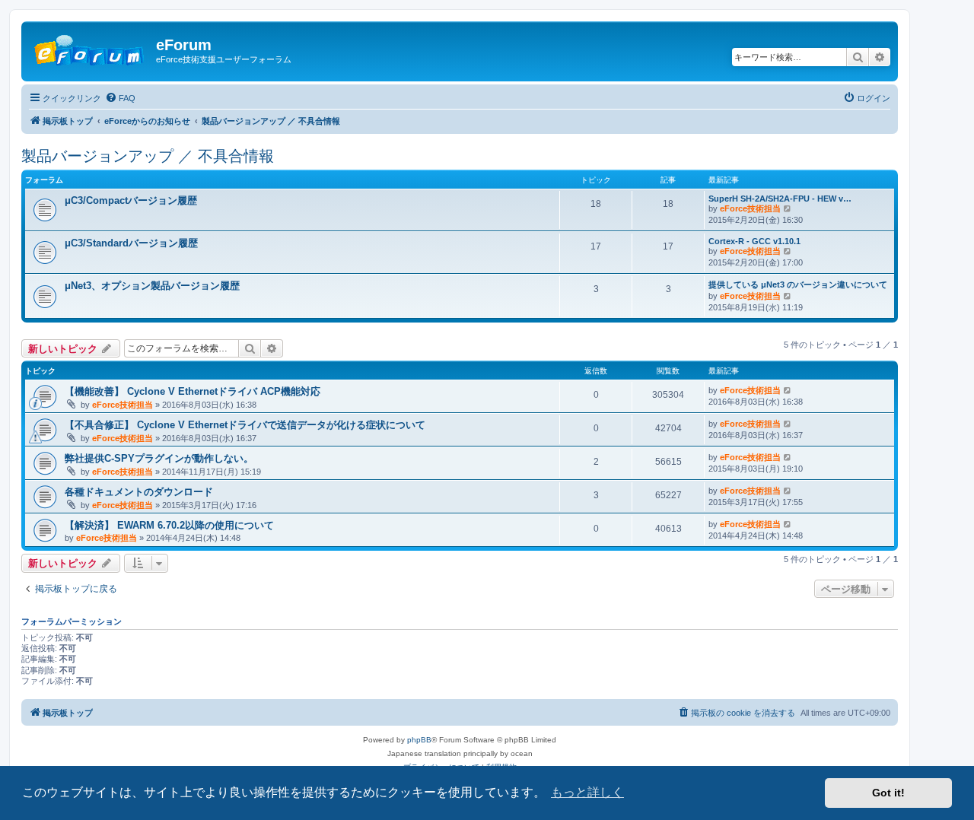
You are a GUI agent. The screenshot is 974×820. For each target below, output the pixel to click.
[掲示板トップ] (90, 49)
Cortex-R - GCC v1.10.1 (754, 241)
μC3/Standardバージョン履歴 (131, 243)
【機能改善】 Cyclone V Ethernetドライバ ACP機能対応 (192, 391)
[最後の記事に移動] (788, 390)
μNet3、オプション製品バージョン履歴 (152, 285)
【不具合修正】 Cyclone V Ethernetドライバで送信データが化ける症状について (245, 425)
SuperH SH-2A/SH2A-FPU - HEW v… (779, 198)
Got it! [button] (888, 793)
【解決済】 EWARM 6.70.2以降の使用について (169, 525)
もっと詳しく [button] (587, 792)
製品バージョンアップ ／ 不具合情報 (147, 156)
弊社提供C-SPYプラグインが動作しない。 (159, 458)
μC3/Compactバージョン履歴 (131, 200)
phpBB (419, 740)
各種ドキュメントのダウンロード (139, 491)
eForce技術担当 (750, 208)
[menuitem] (120, 98)
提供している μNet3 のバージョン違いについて (797, 284)
